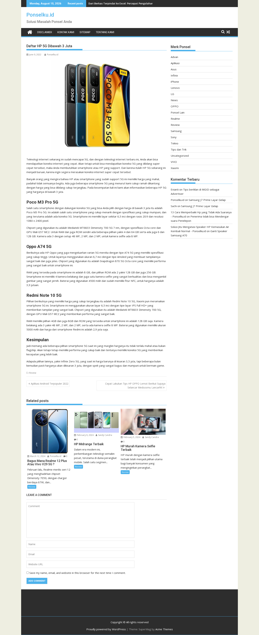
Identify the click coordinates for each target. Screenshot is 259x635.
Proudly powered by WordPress (106, 629)
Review (32, 372)
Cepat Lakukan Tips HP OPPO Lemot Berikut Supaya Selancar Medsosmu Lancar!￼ (135, 385)
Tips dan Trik (178, 149)
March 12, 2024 (37, 456)
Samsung (176, 131)
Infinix (174, 75)
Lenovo (175, 88)
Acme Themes (164, 629)
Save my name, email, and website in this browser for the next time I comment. (77, 573)
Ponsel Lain (177, 112)
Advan (174, 57)
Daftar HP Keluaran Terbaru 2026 (109, 3)
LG (172, 94)
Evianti (175, 189)
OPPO (174, 106)
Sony (174, 137)
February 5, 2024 (131, 437)
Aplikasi (175, 63)
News (174, 100)
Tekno (174, 143)
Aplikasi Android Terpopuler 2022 (49, 383)
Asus (174, 69)
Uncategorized (180, 155)
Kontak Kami (65, 32)
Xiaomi (175, 168)
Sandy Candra (105, 435)
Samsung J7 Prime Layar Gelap (207, 200)
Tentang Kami (105, 32)
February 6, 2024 (85, 435)
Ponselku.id (40, 15)
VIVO (174, 162)
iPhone (175, 81)
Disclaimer (44, 32)
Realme (175, 118)
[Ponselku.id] (30, 31)
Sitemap (85, 32)
